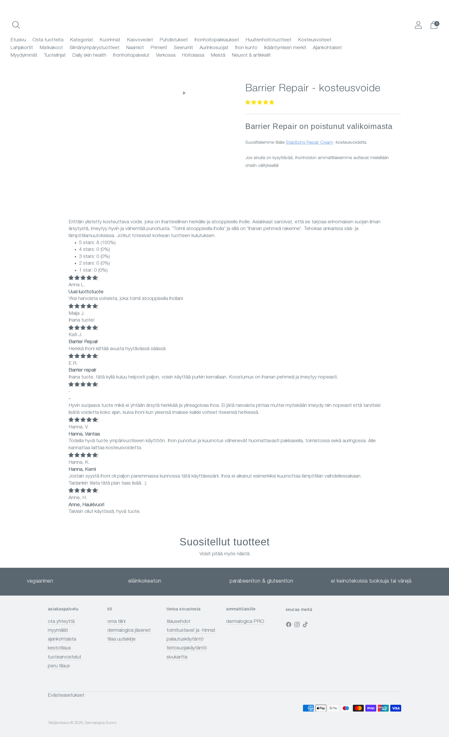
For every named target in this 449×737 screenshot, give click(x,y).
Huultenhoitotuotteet (269, 40)
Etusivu (18, 40)
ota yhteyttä (61, 621)
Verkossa (165, 55)
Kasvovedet (140, 40)
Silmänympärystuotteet (94, 47)
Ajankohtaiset (327, 47)
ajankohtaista (62, 639)
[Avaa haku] (16, 25)
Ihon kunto (246, 47)
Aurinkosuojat (214, 47)
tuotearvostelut (64, 657)
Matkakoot (51, 47)
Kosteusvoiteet (315, 40)
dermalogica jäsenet (129, 630)
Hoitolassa (193, 55)
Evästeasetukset (66, 695)
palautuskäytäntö (185, 639)
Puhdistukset (174, 40)
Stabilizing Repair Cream (309, 143)
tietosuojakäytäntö (187, 648)
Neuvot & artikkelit (251, 55)
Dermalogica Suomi (100, 723)
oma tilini (116, 621)
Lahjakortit (21, 47)
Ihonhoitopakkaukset (216, 40)
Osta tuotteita (47, 40)
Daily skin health (89, 55)
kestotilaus (59, 648)
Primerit (158, 47)
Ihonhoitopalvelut (131, 55)
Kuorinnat (110, 40)
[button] (259, 102)
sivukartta (177, 657)
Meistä (218, 55)
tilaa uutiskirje (121, 639)
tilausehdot (178, 621)
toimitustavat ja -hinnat (191, 630)
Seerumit (183, 47)
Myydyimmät (23, 55)
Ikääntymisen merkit (285, 47)
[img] (83, 278)
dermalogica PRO (245, 621)
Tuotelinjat (55, 55)
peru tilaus (59, 666)
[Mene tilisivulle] (418, 25)
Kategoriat (81, 40)
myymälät (58, 630)
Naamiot (135, 47)
